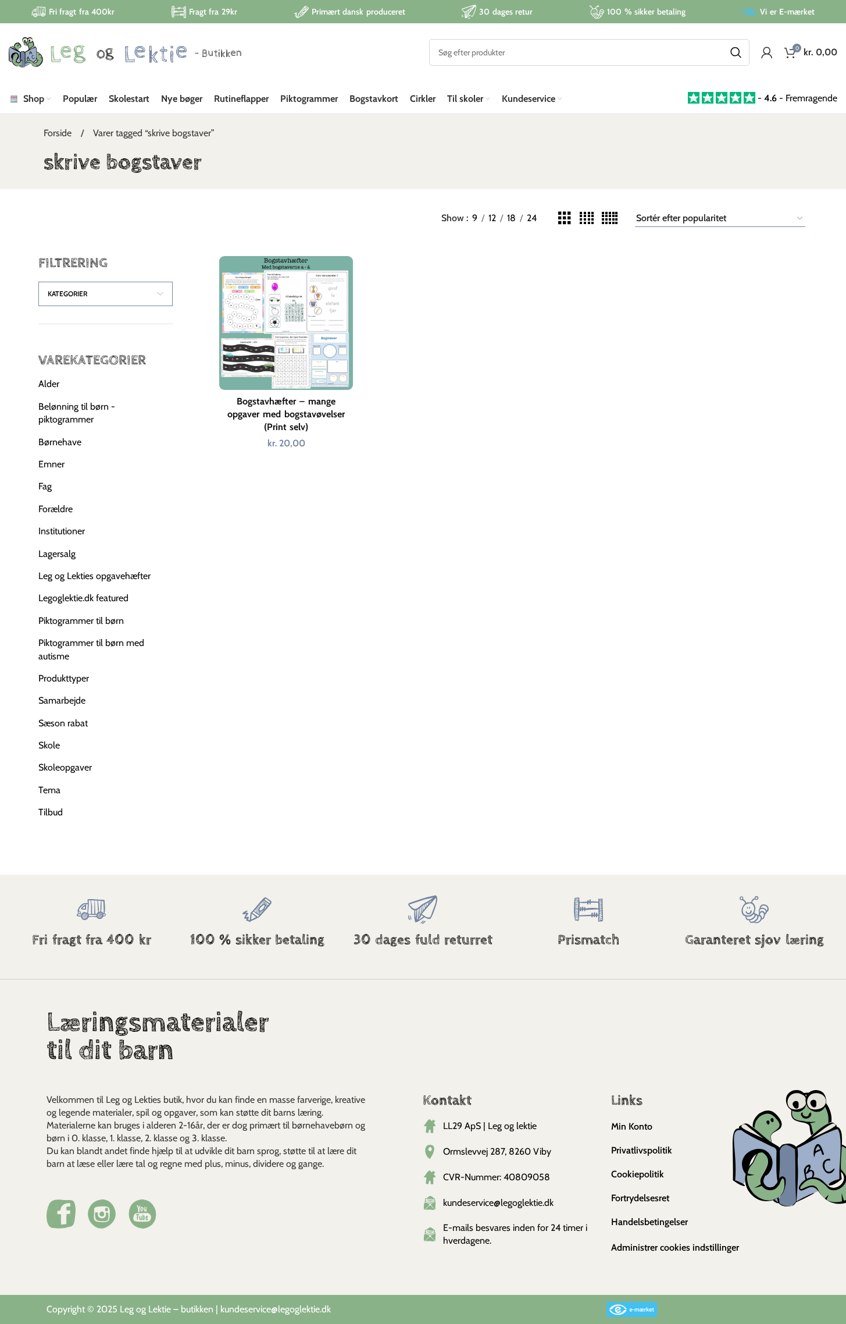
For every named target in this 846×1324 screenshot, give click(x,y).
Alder (48, 383)
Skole (49, 745)
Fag (45, 486)
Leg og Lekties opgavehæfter (94, 575)
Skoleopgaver (65, 767)
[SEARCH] (736, 52)
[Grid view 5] (609, 218)
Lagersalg (57, 553)
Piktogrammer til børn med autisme (91, 649)
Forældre (55, 508)
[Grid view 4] (587, 218)
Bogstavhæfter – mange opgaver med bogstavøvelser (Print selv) (285, 414)
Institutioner (61, 531)
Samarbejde (61, 700)
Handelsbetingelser (649, 1221)
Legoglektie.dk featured (83, 598)
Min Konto (631, 1126)
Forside (59, 133)
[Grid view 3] (564, 218)
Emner (51, 464)
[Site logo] (125, 51)
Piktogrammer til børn (81, 620)
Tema (49, 790)
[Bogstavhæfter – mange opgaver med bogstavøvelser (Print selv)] (285, 322)
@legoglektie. (296, 1309)
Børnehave (59, 442)
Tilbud (50, 812)
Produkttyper (63, 678)
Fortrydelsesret (640, 1198)
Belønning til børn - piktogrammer (76, 413)
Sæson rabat (63, 723)
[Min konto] (767, 52)
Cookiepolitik (637, 1174)
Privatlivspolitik (641, 1150)
